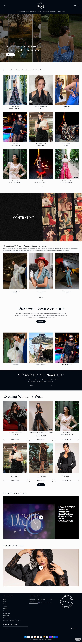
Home (4, 599)
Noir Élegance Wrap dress (41, 106)
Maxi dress (15, 143)
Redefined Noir (41, 180)
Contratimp (14, 364)
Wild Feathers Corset (41, 143)
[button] (4, 5)
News (4, 610)
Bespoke (5, 604)
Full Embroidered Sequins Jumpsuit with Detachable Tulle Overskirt (41, 433)
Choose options (15, 439)
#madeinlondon (33, 603)
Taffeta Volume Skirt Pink (66, 180)
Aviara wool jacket (41, 291)
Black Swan (41, 474)
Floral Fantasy (15, 106)
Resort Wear (40, 364)
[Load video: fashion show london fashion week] (41, 517)
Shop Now (10, 54)
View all (41, 187)
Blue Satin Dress (66, 106)
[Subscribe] (51, 385)
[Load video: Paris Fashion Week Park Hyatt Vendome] (41, 567)
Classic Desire (15, 180)
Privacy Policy (6, 615)
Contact (5, 608)
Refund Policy (6, 613)
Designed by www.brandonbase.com (45, 639)
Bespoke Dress (21, 54)
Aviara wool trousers (66, 291)
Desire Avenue (36, 639)
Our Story (5, 606)
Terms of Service (7, 617)
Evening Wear (65, 364)
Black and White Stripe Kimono (15, 432)
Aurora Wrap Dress (15, 291)
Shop (4, 601)
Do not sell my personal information (11, 620)
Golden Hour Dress (66, 143)
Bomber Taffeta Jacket (67, 474)
